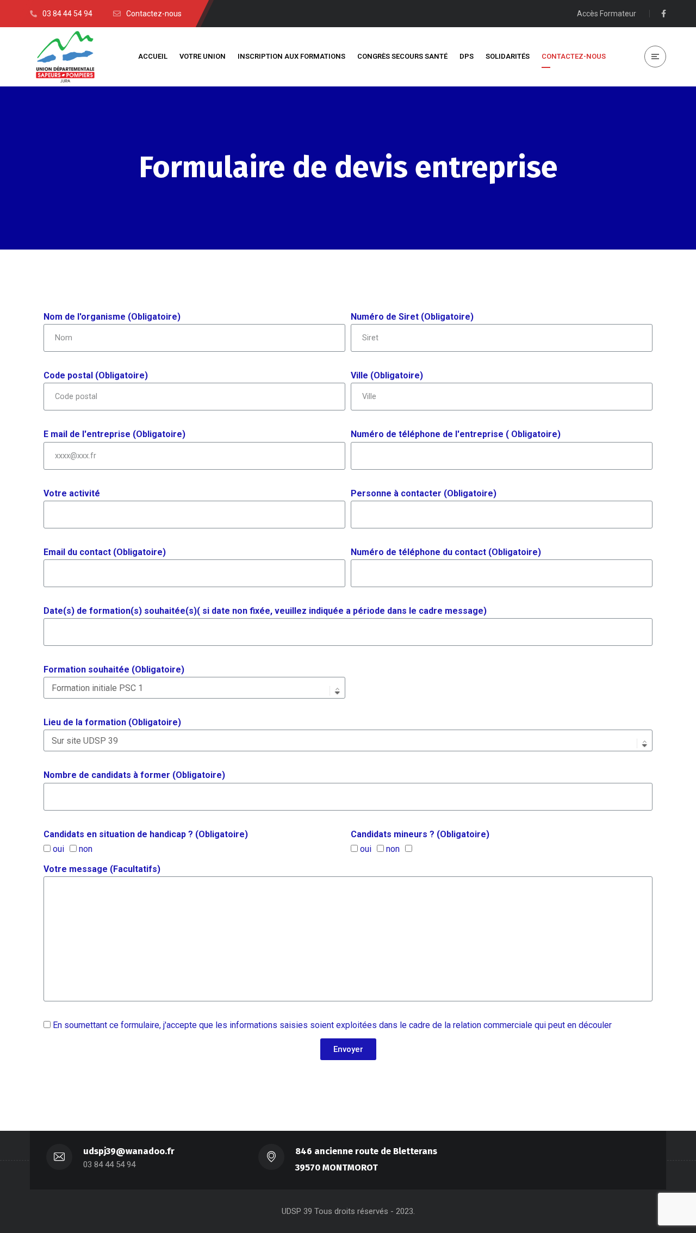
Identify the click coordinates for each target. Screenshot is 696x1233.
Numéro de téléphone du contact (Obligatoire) (446, 552)
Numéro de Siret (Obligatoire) (412, 317)
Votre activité (72, 493)
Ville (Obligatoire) (387, 375)
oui (58, 849)
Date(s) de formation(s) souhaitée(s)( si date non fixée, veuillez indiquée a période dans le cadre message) (265, 611)
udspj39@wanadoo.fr (129, 1151)
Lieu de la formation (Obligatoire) (112, 722)
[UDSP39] (65, 56)
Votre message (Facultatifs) (102, 869)
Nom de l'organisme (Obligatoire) (112, 317)
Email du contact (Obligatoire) (105, 552)
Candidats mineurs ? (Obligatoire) (420, 834)
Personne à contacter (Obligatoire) (423, 493)
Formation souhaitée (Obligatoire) (114, 669)
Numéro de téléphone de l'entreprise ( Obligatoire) (456, 434)
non (85, 849)
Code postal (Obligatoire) (96, 375)
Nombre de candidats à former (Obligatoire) (134, 775)
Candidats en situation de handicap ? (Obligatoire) (146, 834)
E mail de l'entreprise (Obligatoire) (114, 434)
